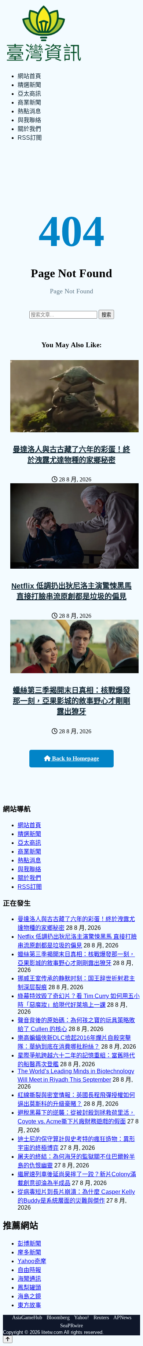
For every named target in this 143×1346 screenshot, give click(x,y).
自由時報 (29, 1270)
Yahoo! (81, 1317)
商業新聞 (29, 102)
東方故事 (29, 1305)
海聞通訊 (29, 1279)
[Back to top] (7, 1339)
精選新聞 (29, 85)
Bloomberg (58, 1317)
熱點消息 (29, 111)
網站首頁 (29, 76)
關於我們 (29, 129)
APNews (122, 1317)
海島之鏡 (29, 1296)
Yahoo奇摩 (32, 1261)
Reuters (101, 1317)
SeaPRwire (71, 1325)
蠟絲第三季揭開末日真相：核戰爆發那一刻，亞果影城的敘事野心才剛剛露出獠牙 (71, 701)
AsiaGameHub (27, 1317)
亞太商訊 (29, 94)
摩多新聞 (29, 1252)
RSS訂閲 (30, 138)
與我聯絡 (29, 120)
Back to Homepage (75, 758)
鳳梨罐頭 (29, 1287)
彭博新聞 (29, 1243)
